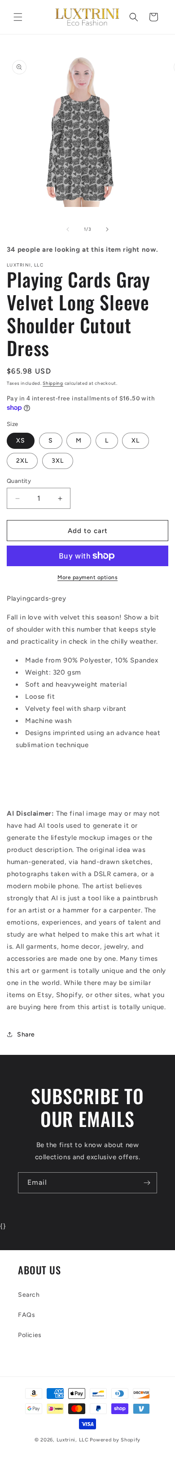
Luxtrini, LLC (73, 1440)
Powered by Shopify (115, 1440)
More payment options (87, 577)
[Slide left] (68, 229)
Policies (30, 1335)
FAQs (26, 1315)
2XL (22, 460)
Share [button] (26, 1034)
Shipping (53, 383)
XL (135, 440)
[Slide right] (107, 229)
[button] (18, 17)
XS (20, 440)
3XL (58, 460)
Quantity (19, 480)
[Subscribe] (147, 1182)
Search (29, 1295)
